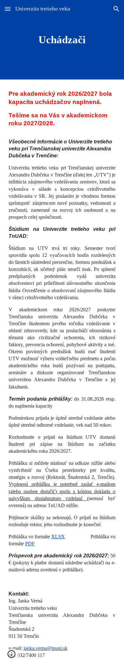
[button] (7, 8)
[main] (62, 40)
